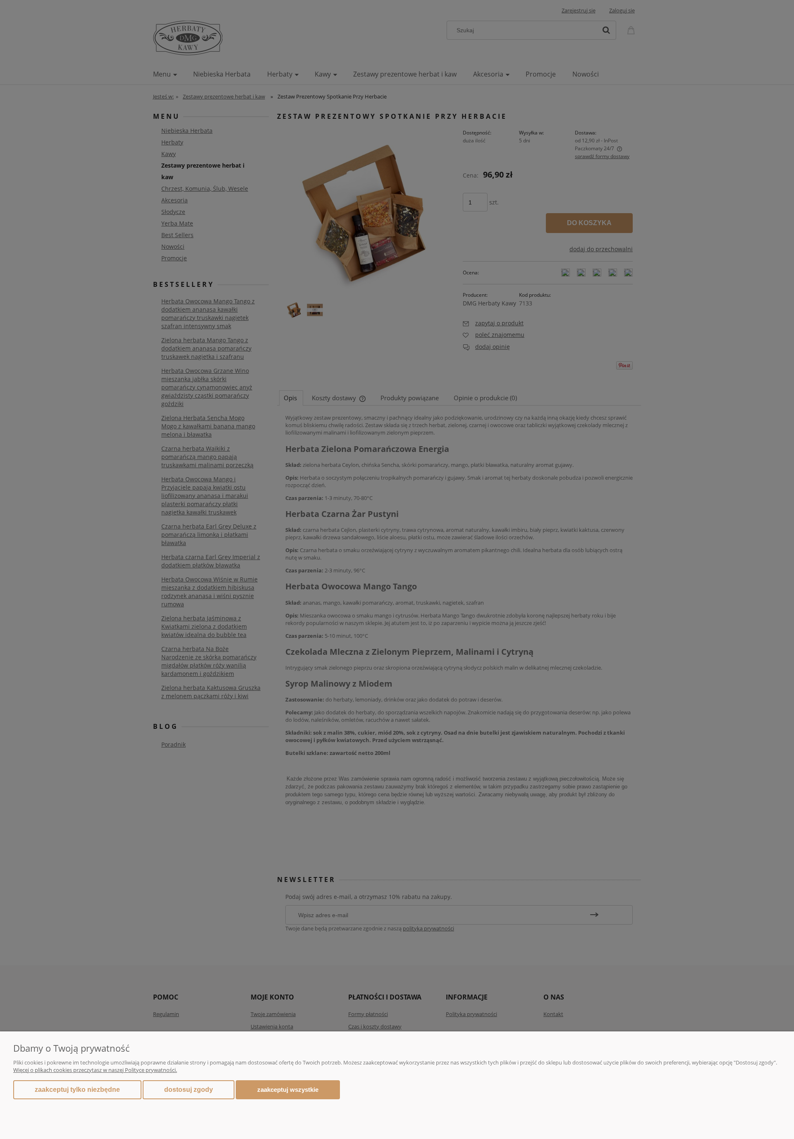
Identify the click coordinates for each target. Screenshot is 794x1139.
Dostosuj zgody (188, 1089)
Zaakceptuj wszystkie (287, 1089)
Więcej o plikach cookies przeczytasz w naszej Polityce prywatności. (95, 1070)
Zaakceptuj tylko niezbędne (77, 1089)
